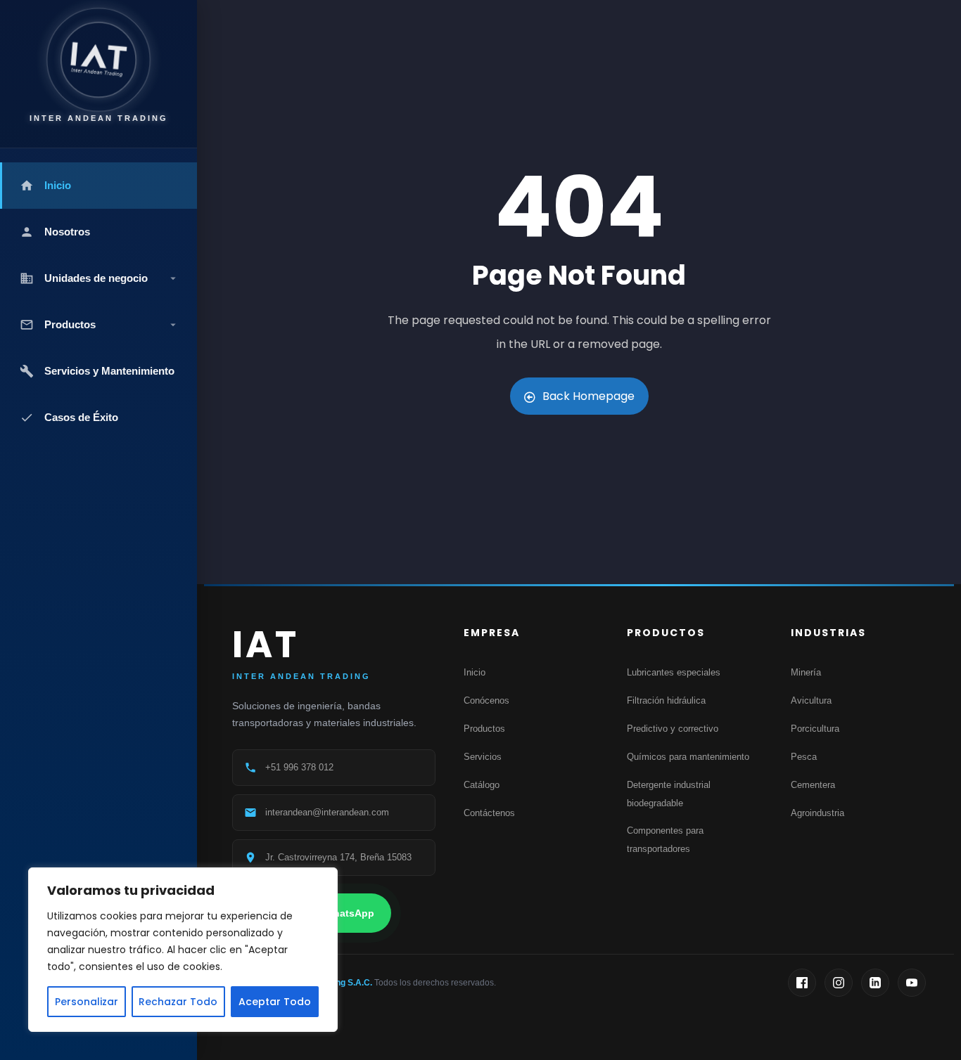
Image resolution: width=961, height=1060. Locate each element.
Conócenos (486, 700)
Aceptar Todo (274, 1002)
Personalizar (86, 1002)
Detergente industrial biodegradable (669, 794)
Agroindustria (817, 813)
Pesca (804, 756)
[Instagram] (839, 983)
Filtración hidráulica (666, 700)
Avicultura (811, 700)
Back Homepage (588, 396)
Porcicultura (815, 728)
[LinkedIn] (875, 983)
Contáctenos (489, 813)
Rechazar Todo (178, 1002)
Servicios (483, 756)
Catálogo (481, 785)
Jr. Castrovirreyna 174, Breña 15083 (338, 857)
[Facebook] (802, 983)
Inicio (474, 672)
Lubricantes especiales (673, 672)
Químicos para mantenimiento (688, 756)
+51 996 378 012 (299, 767)
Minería (806, 672)
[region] (183, 949)
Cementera (813, 785)
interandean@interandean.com (327, 812)
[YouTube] (912, 983)
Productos (484, 728)
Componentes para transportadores (665, 839)
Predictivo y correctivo (672, 728)
